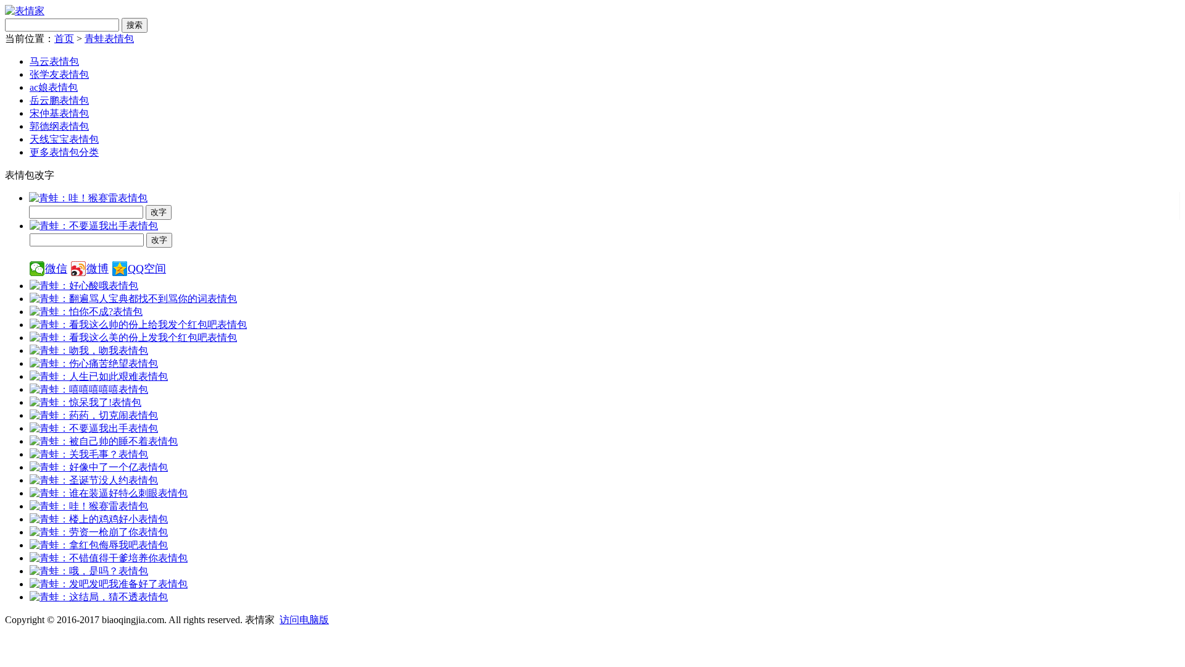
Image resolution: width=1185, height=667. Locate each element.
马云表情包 (54, 61)
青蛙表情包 (109, 38)
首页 (64, 38)
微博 (97, 268)
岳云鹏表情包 (59, 100)
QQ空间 (147, 268)
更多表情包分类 (64, 152)
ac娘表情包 (54, 87)
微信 (56, 268)
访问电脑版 (304, 620)
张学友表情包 (59, 74)
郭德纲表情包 (59, 126)
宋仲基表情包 (59, 113)
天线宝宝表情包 (64, 139)
